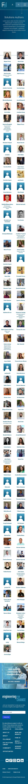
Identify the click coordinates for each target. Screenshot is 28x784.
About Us (6, 732)
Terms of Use (16, 772)
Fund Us (17, 738)
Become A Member (14, 681)
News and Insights (18, 733)
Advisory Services (18, 747)
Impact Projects (18, 742)
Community (7, 748)
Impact (5, 736)
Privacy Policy (6, 772)
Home (3, 768)
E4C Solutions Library (8, 743)
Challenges (19, 729)
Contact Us (7, 729)
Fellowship (7, 739)
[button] (25, 4)
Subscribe (6, 717)
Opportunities (8, 751)
